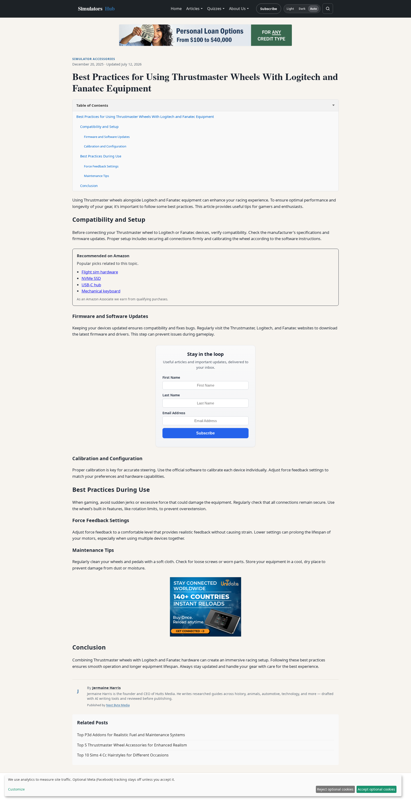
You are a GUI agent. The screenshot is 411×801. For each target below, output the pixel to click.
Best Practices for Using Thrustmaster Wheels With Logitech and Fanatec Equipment (145, 116)
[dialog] (203, 785)
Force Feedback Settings (101, 166)
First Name (171, 377)
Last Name (171, 395)
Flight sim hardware (100, 272)
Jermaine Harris (106, 687)
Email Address (173, 413)
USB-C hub (91, 284)
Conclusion (89, 185)
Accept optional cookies (376, 789)
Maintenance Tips (96, 176)
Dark (302, 8)
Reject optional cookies (335, 789)
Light (290, 8)
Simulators (96, 8)
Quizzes (214, 8)
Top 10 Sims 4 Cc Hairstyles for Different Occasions (123, 755)
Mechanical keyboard (101, 291)
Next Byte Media (118, 705)
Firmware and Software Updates (107, 137)
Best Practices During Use (100, 156)
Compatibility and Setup (99, 126)
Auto (313, 8)
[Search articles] (328, 8)
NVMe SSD (91, 278)
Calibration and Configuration (105, 146)
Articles (193, 8)
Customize (16, 789)
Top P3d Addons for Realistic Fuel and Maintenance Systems (131, 734)
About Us (237, 8)
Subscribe (268, 8)
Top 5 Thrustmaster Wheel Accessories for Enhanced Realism (132, 745)
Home (176, 8)
